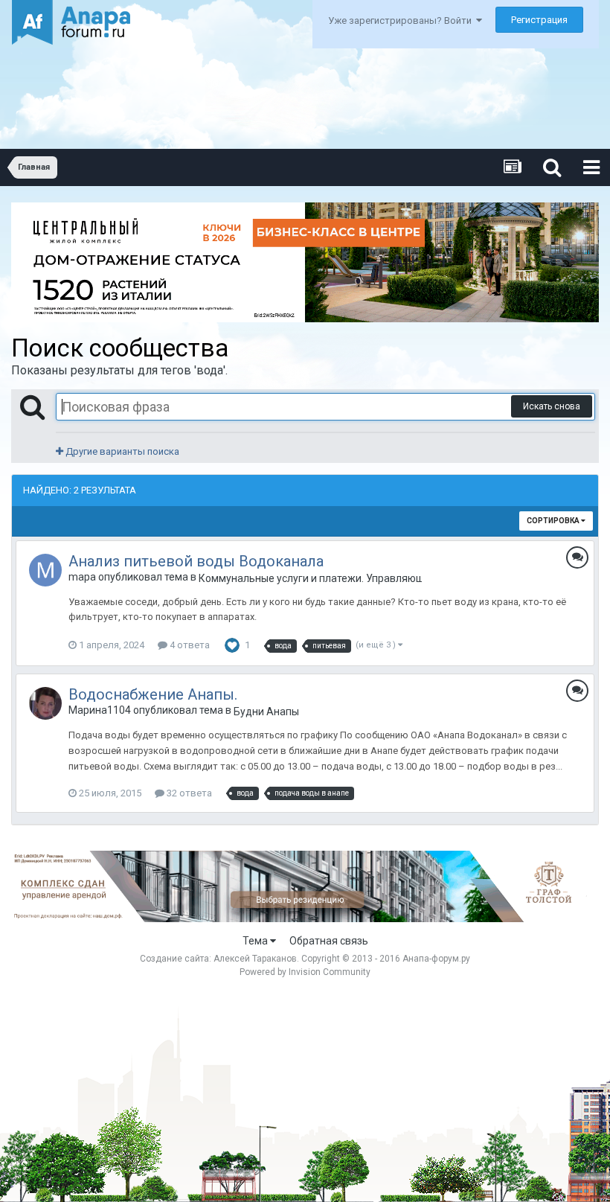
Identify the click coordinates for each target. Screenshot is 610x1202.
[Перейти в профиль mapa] (45, 570)
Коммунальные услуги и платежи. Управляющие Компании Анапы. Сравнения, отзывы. (310, 578)
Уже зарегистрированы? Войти (402, 20)
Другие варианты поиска (121, 451)
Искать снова (551, 406)
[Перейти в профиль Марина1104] (45, 703)
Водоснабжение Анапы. (152, 694)
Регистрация (539, 19)
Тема (256, 941)
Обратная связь (328, 941)
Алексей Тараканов (255, 958)
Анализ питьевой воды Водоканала (196, 561)
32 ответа (188, 793)
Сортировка (554, 521)
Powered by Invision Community (305, 972)
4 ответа (188, 644)
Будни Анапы (266, 711)
